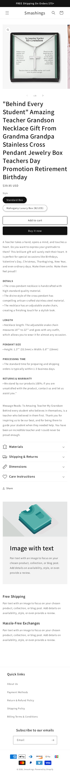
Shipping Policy (16, 708)
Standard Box (14, 200)
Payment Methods (17, 692)
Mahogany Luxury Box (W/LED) (24, 208)
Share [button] (9, 488)
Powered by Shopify (44, 769)
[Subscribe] (53, 740)
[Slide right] (43, 96)
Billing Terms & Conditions (22, 716)
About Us (12, 684)
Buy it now (35, 230)
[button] (7, 13)
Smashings (29, 769)
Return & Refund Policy (20, 700)
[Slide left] (27, 96)
